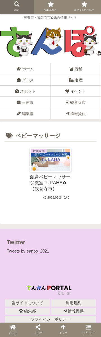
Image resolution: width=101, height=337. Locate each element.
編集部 (29, 311)
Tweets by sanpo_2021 (28, 251)
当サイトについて (27, 303)
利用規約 (73, 303)
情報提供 (75, 311)
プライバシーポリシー (50, 319)
